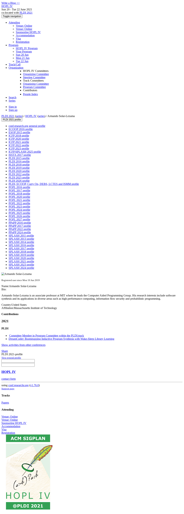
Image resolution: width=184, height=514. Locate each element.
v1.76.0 (34, 385)
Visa (18, 38)
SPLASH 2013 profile (21, 238)
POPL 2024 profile (19, 209)
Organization (16, 67)
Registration (22, 41)
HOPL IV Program (27, 48)
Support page (7, 388)
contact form (8, 378)
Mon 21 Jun (22, 58)
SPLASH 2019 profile (21, 254)
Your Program (24, 51)
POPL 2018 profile (19, 193)
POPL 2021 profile (19, 200)
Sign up (13, 109)
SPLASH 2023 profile (21, 264)
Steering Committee (34, 77)
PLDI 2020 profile (19, 171)
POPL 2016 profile (19, 187)
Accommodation (25, 35)
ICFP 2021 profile (19, 142)
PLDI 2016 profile (19, 161)
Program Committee (34, 87)
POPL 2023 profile (19, 206)
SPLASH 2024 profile (21, 267)
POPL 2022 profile (19, 203)
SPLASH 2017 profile (21, 248)
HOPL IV (31, 116)
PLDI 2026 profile (19, 180)
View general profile (11, 357)
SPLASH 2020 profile (21, 258)
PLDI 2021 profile (12, 119)
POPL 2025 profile (19, 213)
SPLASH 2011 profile (21, 235)
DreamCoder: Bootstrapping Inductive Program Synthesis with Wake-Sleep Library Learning (61, 338)
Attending (14, 22)
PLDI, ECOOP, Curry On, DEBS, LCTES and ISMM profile (44, 183)
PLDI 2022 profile (19, 174)
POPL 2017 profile (19, 190)
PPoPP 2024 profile (20, 232)
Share (4, 351)
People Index (30, 94)
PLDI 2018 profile (19, 164)
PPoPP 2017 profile (20, 225)
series (19, 116)
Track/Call (14, 64)
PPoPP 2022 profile (20, 229)
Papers (5, 402)
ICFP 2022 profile (19, 145)
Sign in (13, 106)
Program (13, 45)
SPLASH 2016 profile (21, 245)
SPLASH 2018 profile (21, 251)
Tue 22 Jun (22, 61)
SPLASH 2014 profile (21, 242)
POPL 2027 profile (19, 219)
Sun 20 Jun (22, 54)
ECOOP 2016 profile (21, 129)
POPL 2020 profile (19, 196)
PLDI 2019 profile (19, 167)
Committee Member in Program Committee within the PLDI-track (46, 335)
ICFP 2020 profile (19, 138)
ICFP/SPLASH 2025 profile (25, 151)
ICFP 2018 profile (19, 135)
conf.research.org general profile (27, 125)
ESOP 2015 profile (19, 132)
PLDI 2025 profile (19, 177)
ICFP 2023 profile (19, 148)
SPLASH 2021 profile (21, 261)
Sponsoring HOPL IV (28, 32)
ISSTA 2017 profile (20, 154)
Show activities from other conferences (23, 344)
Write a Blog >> (10, 2)
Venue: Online (24, 25)
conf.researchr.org (18, 385)
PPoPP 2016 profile (20, 222)
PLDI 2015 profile (19, 158)
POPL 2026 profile (19, 216)
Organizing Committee (36, 74)
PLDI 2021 (26, 12)
